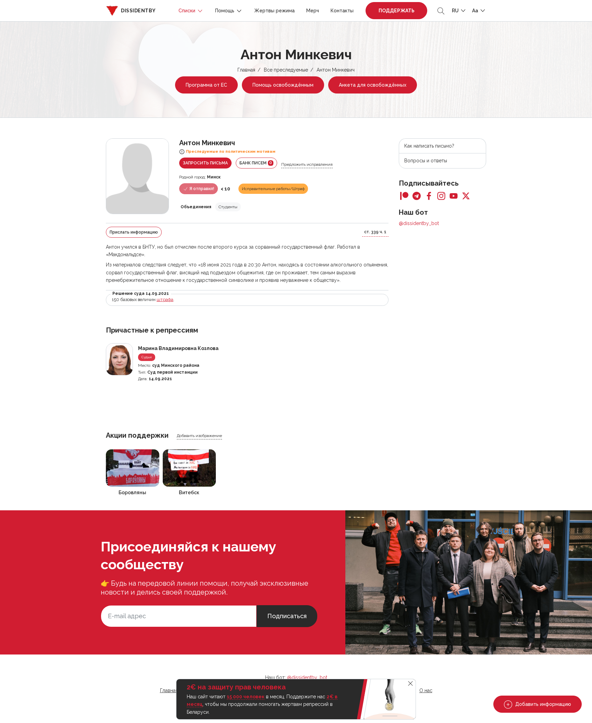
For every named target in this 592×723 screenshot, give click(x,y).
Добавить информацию (542, 704)
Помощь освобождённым (282, 85)
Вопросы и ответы (425, 160)
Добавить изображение (199, 435)
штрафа (165, 299)
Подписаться (287, 616)
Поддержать (397, 10)
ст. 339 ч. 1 (375, 231)
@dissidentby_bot (419, 223)
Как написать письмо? (429, 146)
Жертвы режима (274, 10)
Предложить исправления (307, 164)
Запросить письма (205, 163)
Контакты (342, 10)
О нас (425, 690)
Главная (246, 70)
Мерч (312, 10)
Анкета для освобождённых (372, 85)
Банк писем (255, 162)
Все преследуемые (286, 70)
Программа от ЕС (206, 85)
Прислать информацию (134, 232)
